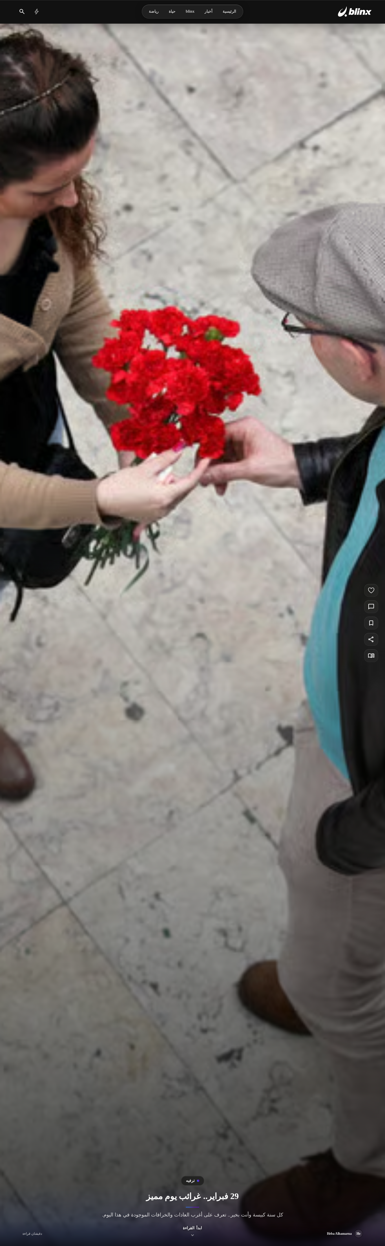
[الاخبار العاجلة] (36, 11)
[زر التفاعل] (371, 590)
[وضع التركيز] (371, 655)
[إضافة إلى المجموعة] (371, 623)
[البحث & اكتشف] (22, 11)
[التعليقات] (371, 606)
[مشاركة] (371, 639)
